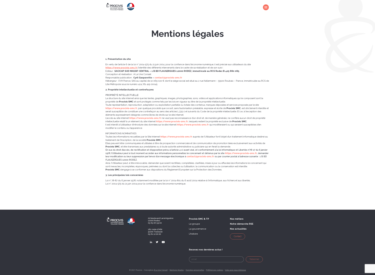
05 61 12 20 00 (154, 234)
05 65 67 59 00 (155, 223)
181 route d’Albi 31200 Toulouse (155, 230)
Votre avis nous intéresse (235, 270)
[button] (199, 219)
